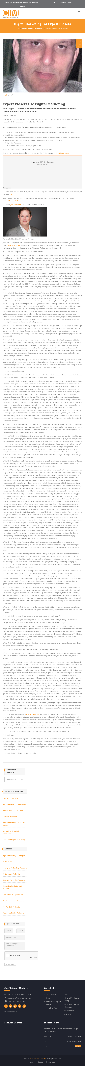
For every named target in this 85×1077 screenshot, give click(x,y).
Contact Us (69, 1011)
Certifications (22, 2)
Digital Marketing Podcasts (32, 28)
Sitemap (68, 1014)
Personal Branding (10, 816)
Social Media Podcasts (11, 874)
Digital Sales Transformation (14, 810)
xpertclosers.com (32, 714)
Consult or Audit (51, 1008)
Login (55, 2)
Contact (69, 2)
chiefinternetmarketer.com (16, 1001)
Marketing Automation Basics (14, 804)
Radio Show (7, 862)
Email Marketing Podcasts (13, 895)
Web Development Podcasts (13, 901)
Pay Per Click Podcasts (11, 907)
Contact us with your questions (56, 1029)
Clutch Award (50, 994)
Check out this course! (16, 201)
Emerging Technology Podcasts (15, 868)
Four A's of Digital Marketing (14, 840)
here (11, 194)
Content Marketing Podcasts (14, 880)
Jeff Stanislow (16, 205)
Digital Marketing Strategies (57, 28)
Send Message (10, 964)
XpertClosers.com (27, 111)
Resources (69, 994)
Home (17, 28)
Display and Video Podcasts (13, 913)
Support (63, 2)
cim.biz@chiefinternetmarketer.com (19, 998)
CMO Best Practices (10, 798)
